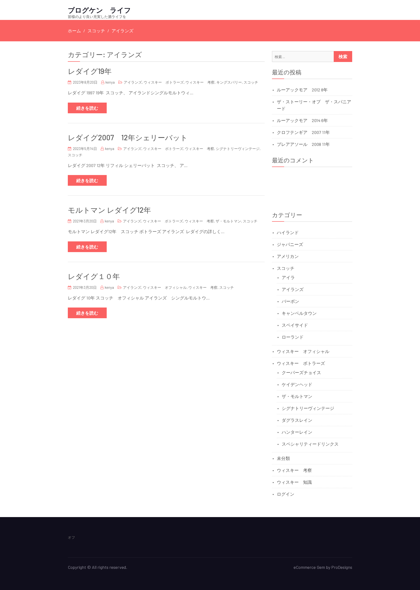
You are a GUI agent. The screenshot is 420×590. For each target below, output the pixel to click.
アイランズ (133, 82)
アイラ (288, 277)
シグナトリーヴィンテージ (238, 148)
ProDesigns (341, 567)
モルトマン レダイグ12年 (109, 209)
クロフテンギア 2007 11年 (303, 132)
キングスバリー (229, 82)
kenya (110, 82)
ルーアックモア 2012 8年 (302, 89)
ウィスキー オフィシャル (165, 287)
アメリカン (288, 256)
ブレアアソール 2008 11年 (303, 144)
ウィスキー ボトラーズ (164, 82)
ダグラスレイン (297, 420)
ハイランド (288, 232)
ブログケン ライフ (99, 10)
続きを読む (87, 108)
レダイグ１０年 (94, 276)
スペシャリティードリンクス (310, 444)
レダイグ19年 (90, 71)
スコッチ (251, 82)
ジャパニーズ (290, 244)
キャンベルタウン (299, 313)
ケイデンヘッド (297, 384)
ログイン (285, 494)
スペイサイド (295, 325)
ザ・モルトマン (228, 221)
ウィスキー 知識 (294, 482)
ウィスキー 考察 (200, 82)
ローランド (293, 337)
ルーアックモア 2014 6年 (302, 120)
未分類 (283, 458)
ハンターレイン (297, 432)
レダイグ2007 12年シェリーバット (128, 137)
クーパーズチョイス (301, 372)
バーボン (290, 301)
